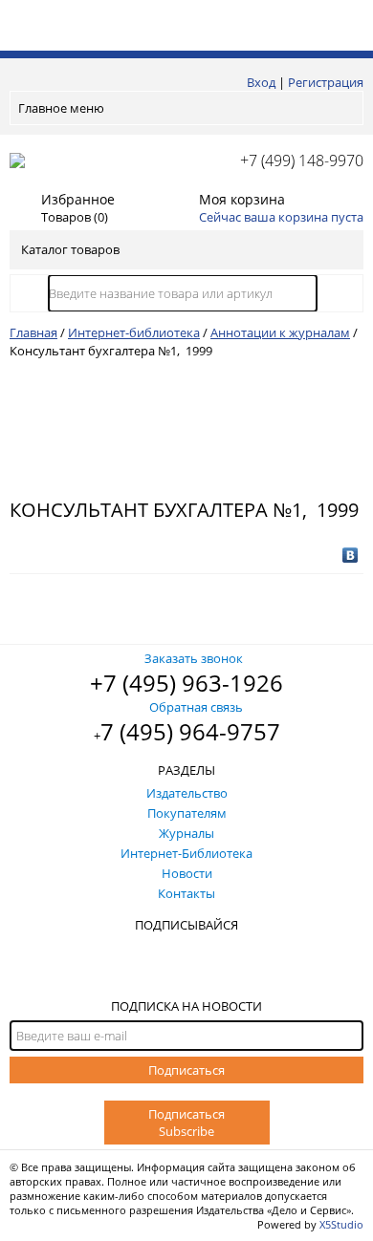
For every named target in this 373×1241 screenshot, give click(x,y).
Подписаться (186, 1070)
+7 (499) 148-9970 (301, 160)
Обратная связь (196, 707)
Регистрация (325, 82)
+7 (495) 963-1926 (186, 682)
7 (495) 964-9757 (190, 731)
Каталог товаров (70, 249)
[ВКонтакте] (350, 555)
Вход (261, 82)
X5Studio (341, 1224)
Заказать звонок (193, 658)
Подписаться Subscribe (186, 1122)
